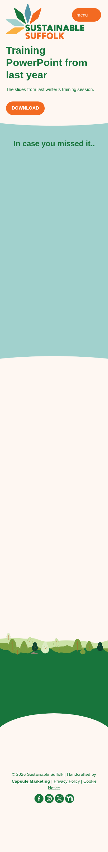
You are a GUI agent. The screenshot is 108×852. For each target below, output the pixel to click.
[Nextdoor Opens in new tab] (69, 798)
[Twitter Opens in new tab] (59, 798)
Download (25, 107)
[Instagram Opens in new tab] (49, 798)
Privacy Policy (67, 781)
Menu (82, 14)
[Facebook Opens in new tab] (39, 798)
